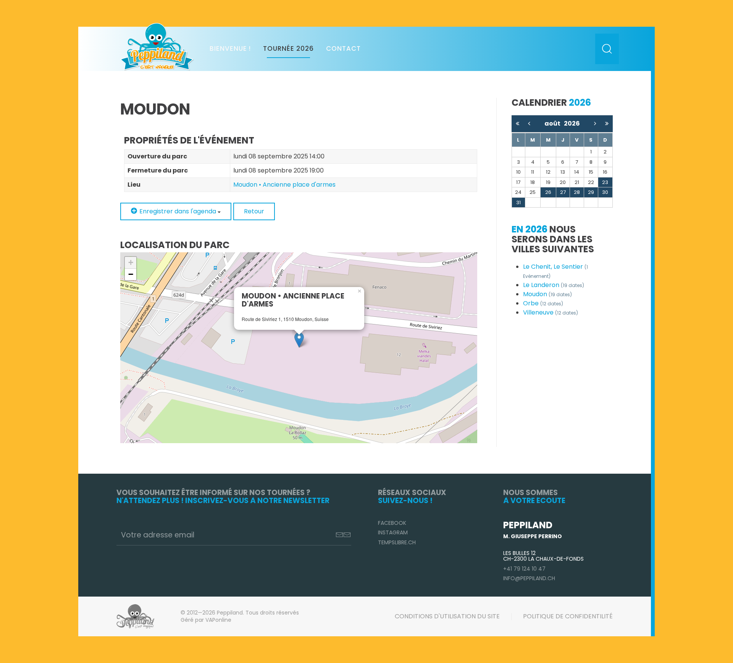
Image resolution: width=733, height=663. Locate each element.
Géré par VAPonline (206, 620)
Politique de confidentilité (568, 616)
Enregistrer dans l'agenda (178, 211)
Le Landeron (553, 285)
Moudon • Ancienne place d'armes (284, 184)
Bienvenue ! (230, 48)
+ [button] (130, 262)
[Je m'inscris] (343, 534)
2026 (572, 123)
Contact (343, 48)
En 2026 (529, 229)
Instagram (393, 532)
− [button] (130, 274)
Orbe (543, 303)
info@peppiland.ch (529, 578)
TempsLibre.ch (397, 542)
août (554, 123)
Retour (254, 211)
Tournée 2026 (288, 48)
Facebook (392, 523)
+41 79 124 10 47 (524, 569)
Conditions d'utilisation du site (447, 616)
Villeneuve (550, 312)
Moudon (547, 294)
